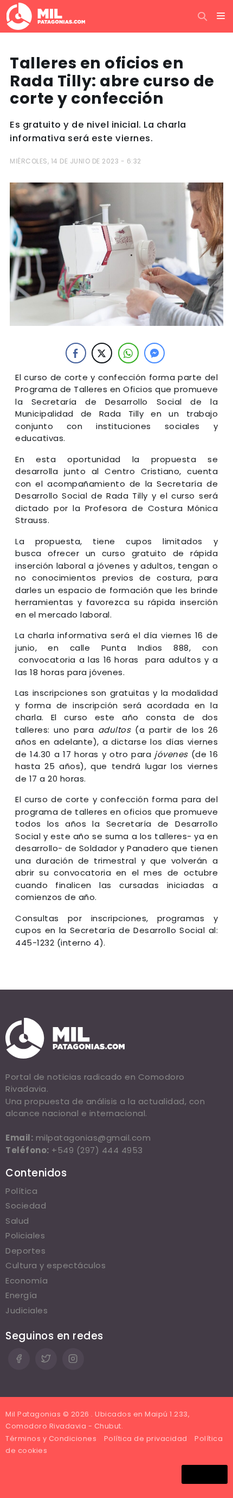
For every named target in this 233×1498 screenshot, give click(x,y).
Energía (21, 1295)
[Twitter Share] (102, 353)
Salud (17, 1220)
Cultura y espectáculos (55, 1265)
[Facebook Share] (76, 353)
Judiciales (26, 1310)
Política (21, 1191)
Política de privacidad (145, 1438)
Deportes (25, 1250)
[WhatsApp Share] (128, 353)
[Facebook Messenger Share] (154, 353)
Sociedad (25, 1205)
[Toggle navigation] (221, 16)
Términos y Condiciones (50, 1438)
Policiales (25, 1235)
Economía (26, 1280)
